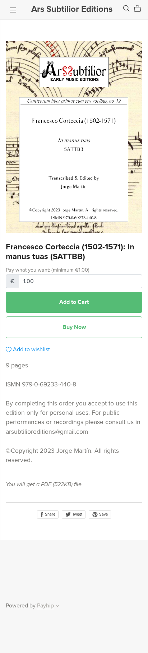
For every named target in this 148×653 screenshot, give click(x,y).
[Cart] (140, 8)
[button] (57, 606)
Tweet (76, 514)
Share (49, 514)
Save (103, 514)
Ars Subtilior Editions (71, 9)
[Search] (126, 8)
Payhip (45, 605)
